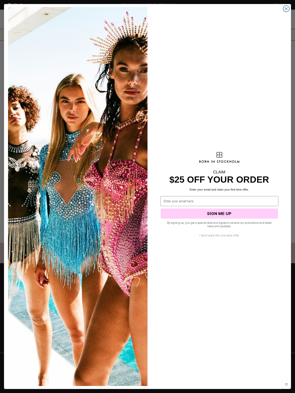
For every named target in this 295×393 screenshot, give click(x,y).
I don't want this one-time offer (219, 235)
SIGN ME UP (219, 213)
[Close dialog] (286, 9)
